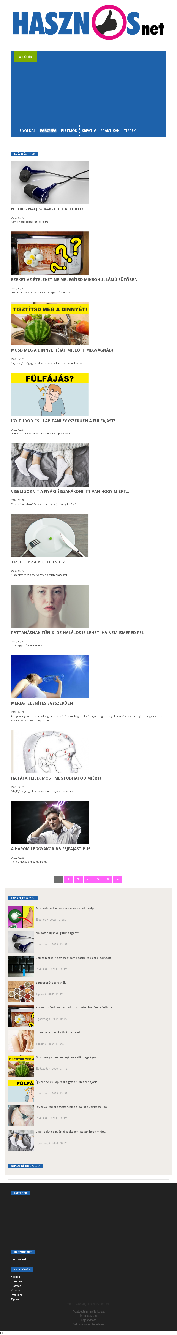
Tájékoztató (88, 1320)
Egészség (48, 130)
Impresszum (88, 1315)
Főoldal (26, 57)
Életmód (69, 130)
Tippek (130, 130)
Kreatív (89, 130)
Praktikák (109, 130)
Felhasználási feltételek (88, 1324)
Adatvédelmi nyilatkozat (89, 1311)
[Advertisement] (91, 92)
